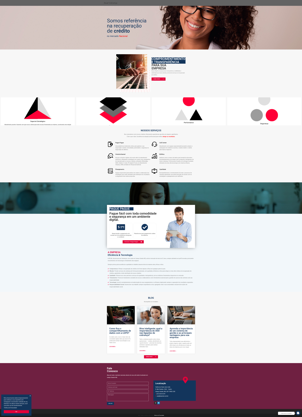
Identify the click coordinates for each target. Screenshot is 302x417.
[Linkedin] (158, 403)
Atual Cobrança (110, 3)
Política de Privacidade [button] (10, 407)
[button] (159, 79)
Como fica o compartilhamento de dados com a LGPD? (120, 330)
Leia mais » (112, 346)
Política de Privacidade (159, 415)
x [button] (30, 395)
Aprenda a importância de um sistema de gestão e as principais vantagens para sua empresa (181, 333)
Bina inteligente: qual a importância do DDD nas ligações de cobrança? (150, 331)
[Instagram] (155, 403)
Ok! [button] (16, 411)
